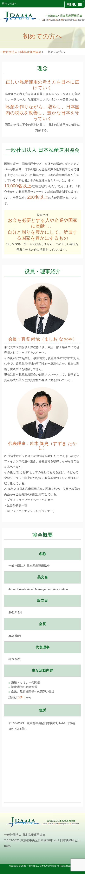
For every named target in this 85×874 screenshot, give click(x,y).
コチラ (21, 697)
